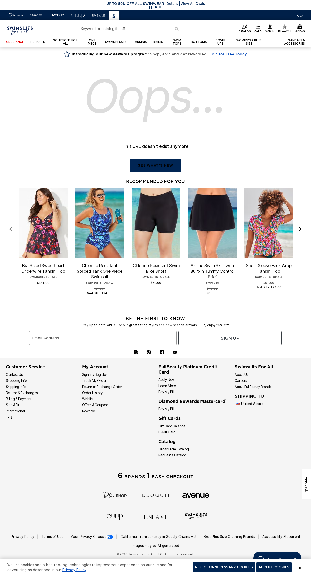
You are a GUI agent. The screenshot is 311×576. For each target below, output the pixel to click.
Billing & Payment (18, 399)
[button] (155, 3)
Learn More (167, 386)
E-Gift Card (167, 432)
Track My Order (94, 381)
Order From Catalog (173, 449)
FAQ (9, 417)
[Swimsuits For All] (196, 516)
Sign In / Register (94, 374)
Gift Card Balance (171, 426)
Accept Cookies (274, 567)
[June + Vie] (155, 516)
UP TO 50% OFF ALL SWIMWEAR (135, 3)
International (15, 411)
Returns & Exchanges (22, 393)
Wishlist (87, 399)
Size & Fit (12, 405)
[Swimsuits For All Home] (20, 30)
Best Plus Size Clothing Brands (230, 537)
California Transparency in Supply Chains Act (159, 537)
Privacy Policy (23, 537)
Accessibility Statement (281, 537)
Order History (92, 393)
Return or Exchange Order (102, 387)
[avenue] (195, 495)
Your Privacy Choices (88, 537)
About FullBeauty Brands (253, 387)
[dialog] (300, 15)
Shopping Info (16, 381)
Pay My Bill (166, 392)
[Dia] (115, 494)
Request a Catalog (172, 455)
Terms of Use (53, 537)
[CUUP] (115, 516)
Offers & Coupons (95, 405)
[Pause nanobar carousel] (151, 7)
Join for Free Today (228, 54)
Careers (241, 381)
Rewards (88, 411)
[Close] (300, 567)
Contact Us (14, 374)
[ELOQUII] (155, 494)
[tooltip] (16, 15)
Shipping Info (16, 387)
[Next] (300, 229)
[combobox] (129, 28)
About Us (241, 374)
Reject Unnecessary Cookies (224, 567)
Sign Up (230, 338)
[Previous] (10, 229)
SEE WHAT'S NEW (155, 165)
